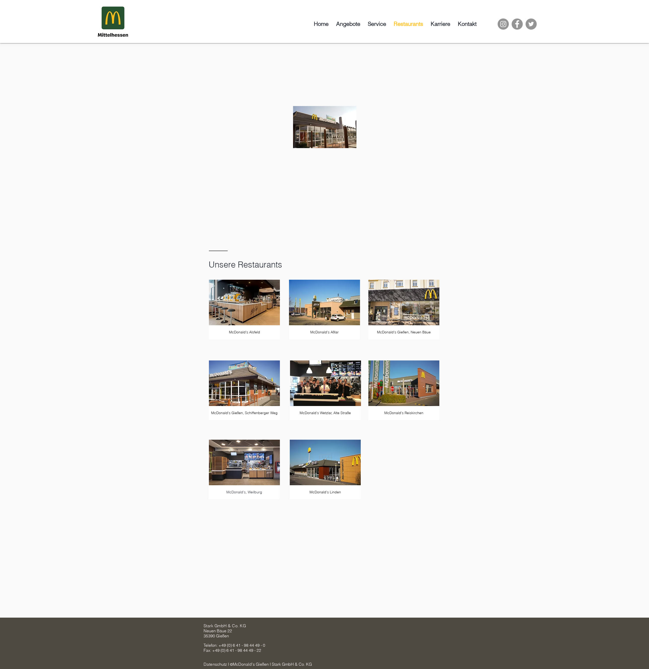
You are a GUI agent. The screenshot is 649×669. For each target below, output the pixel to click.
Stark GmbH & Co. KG (225, 625)
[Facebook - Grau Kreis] (517, 24)
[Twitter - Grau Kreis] (531, 24)
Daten (209, 664)
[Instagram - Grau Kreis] (503, 24)
